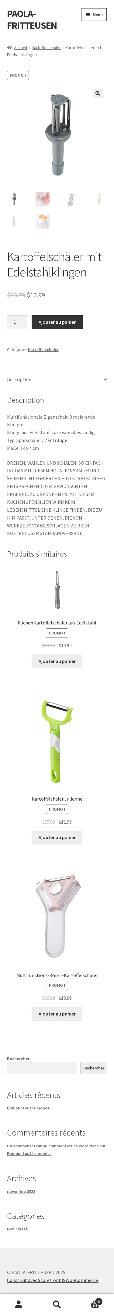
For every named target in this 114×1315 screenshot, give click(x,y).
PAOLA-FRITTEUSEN (32, 20)
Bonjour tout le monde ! (29, 1108)
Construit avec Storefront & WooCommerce (52, 1280)
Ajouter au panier (57, 322)
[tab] (57, 380)
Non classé (17, 1229)
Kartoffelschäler (46, 47)
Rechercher (18, 1058)
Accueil (20, 47)
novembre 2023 (21, 1191)
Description (19, 379)
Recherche (57, 1304)
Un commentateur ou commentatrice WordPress (53, 1146)
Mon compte (19, 1304)
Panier (88, 1299)
